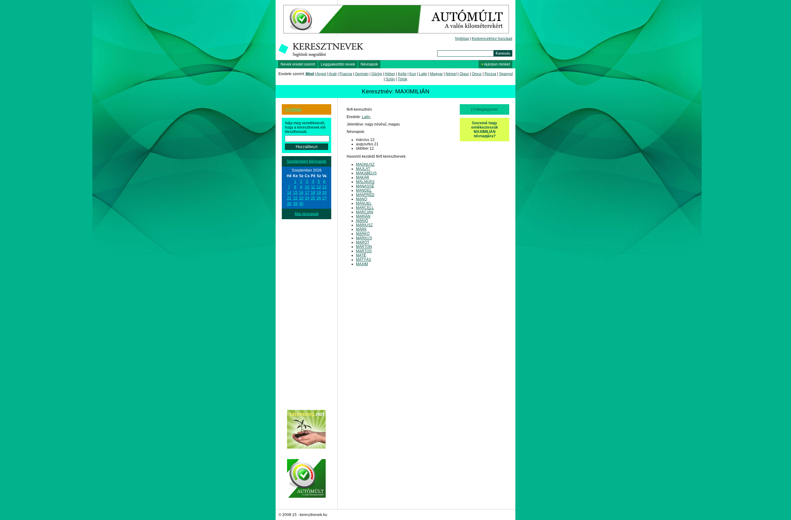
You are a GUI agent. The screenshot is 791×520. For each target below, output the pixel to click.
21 (289, 198)
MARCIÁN (364, 212)
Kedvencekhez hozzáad (492, 38)
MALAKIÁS (365, 182)
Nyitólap (462, 38)
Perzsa (490, 74)
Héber (390, 74)
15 (295, 192)
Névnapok (369, 64)
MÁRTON (364, 247)
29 (295, 204)
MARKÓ (363, 234)
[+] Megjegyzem (484, 109)
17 (307, 192)
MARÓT (362, 242)
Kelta (402, 74)
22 (295, 198)
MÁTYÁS (363, 260)
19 (319, 192)
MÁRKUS (364, 238)
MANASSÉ (365, 186)
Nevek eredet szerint (298, 64)
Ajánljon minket (495, 64)
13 (324, 187)
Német (451, 74)
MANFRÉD (365, 195)
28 (289, 204)
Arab (333, 74)
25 (313, 198)
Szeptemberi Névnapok (306, 161)
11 (313, 187)
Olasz (464, 74)
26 (319, 198)
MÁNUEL (364, 203)
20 (324, 192)
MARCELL (365, 208)
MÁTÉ (361, 255)
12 (319, 187)
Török (402, 79)
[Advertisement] (306, 312)
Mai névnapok (307, 214)
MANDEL (364, 190)
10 (307, 187)
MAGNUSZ (365, 164)
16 (301, 192)
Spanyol (506, 74)
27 (324, 198)
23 (301, 198)
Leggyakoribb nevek (338, 64)
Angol (321, 74)
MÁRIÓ (362, 221)
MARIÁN (363, 216)
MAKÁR (362, 177)
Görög (376, 74)
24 (307, 198)
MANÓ (361, 199)
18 (313, 192)
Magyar (436, 74)
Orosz (477, 74)
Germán (362, 74)
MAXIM (362, 264)
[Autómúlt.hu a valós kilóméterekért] (396, 35)
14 (289, 192)
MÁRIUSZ (364, 225)
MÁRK (361, 229)
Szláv (390, 79)
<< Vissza (293, 109)
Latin (423, 74)
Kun (412, 74)
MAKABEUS (366, 173)
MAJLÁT (363, 169)
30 (301, 204)
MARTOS (364, 251)
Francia (346, 74)
